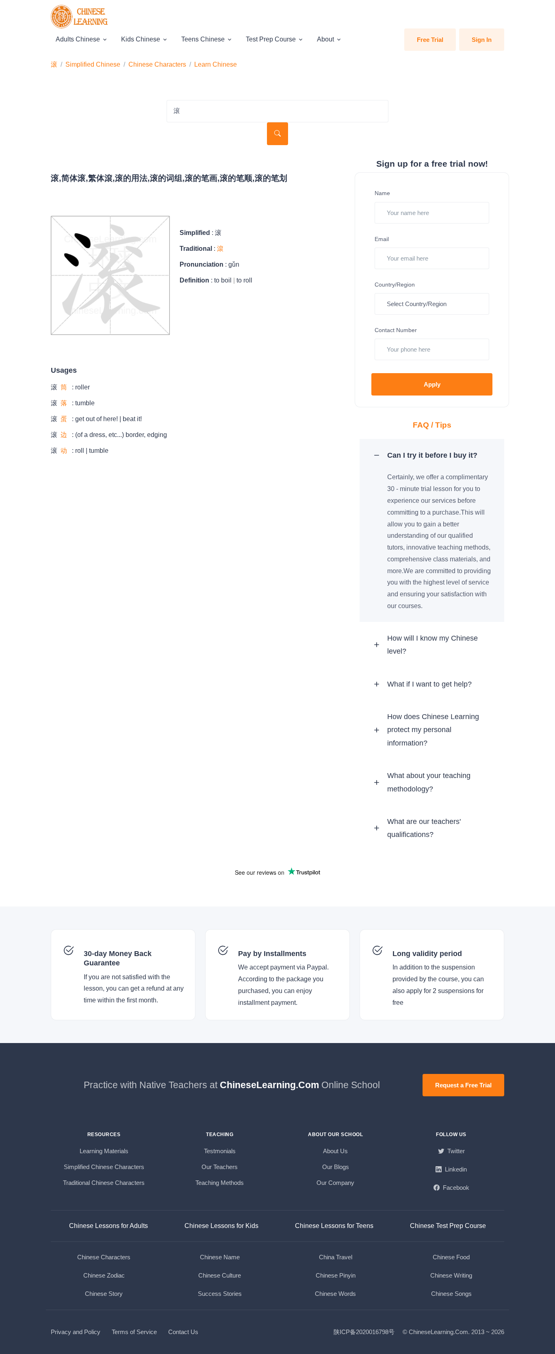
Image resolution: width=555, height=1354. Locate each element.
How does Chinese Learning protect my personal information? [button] (433, 730)
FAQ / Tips (432, 425)
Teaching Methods (219, 1182)
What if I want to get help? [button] (429, 684)
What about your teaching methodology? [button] (428, 782)
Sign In (482, 39)
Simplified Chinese (92, 64)
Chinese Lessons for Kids (221, 1225)
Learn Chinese (215, 64)
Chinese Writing (451, 1275)
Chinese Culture (219, 1275)
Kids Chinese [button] (140, 39)
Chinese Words (335, 1293)
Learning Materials (104, 1151)
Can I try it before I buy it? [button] (432, 455)
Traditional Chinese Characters (104, 1182)
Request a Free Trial (463, 1085)
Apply (432, 384)
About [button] (325, 39)
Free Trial (430, 39)
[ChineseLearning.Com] (80, 16)
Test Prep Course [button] (271, 39)
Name (382, 193)
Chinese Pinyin (336, 1275)
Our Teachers (220, 1166)
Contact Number (396, 330)
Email (382, 239)
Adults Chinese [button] (78, 39)
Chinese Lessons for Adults (108, 1225)
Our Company (335, 1182)
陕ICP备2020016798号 (364, 1331)
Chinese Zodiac (104, 1275)
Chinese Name (220, 1257)
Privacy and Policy (75, 1331)
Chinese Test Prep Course (448, 1225)
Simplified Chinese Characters (104, 1166)
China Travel (335, 1257)
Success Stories (220, 1293)
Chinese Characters (157, 64)
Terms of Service (134, 1331)
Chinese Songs (451, 1293)
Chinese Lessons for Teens (334, 1225)
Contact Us (183, 1331)
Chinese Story (104, 1293)
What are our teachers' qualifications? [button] (424, 828)
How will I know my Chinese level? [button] (432, 644)
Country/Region (395, 284)
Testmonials (220, 1151)
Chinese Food (451, 1257)
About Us (335, 1151)
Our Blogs (335, 1166)
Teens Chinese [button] (203, 39)
